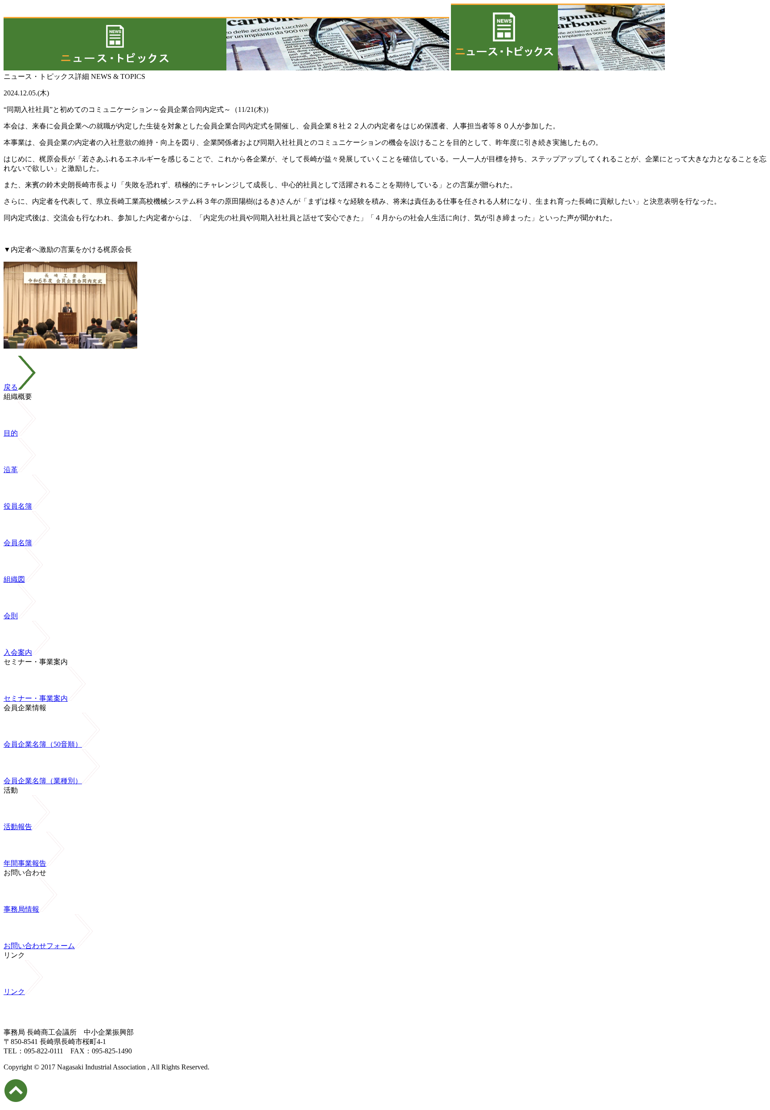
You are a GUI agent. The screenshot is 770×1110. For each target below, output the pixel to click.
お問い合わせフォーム (39, 946)
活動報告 (18, 826)
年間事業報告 (25, 863)
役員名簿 (18, 506)
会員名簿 (18, 543)
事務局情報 (21, 909)
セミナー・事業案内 (36, 698)
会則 (11, 616)
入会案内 (18, 652)
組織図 (14, 579)
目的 (11, 433)
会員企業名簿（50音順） (43, 744)
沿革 (11, 469)
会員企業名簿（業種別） (43, 781)
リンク (14, 991)
